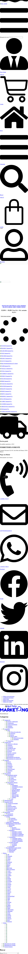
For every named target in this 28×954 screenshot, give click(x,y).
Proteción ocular (11, 809)
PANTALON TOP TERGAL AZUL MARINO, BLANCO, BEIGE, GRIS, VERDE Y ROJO (14, 306)
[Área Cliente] (14, 69)
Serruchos (12, 733)
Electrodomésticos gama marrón (13, 847)
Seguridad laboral (8, 802)
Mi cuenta (2, 261)
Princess (9, 918)
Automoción (7, 720)
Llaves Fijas (13, 776)
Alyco (8, 860)
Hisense (9, 891)
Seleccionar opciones (6, 316)
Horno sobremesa (16, 829)
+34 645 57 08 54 (4, 566)
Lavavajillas (12, 846)
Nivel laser (14, 792)
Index (8, 894)
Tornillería (9, 770)
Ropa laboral (10, 811)
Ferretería (6, 760)
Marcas (4, 853)
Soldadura (9, 726)
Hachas (12, 735)
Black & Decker (11, 869)
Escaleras (9, 751)
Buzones (9, 763)
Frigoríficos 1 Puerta (17, 831)
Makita (8, 906)
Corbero (9, 875)
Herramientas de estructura (13, 757)
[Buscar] (18, 953)
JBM (8, 899)
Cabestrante (10, 747)
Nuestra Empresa (8, 946)
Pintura (9, 772)
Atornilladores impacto (17, 786)
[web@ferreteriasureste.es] (14, 528)
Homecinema (12, 850)
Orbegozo (9, 921)
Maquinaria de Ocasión (9, 945)
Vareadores (16, 739)
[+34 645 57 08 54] (14, 564)
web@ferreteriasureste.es (6, 530)
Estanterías (10, 766)
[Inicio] (14, 129)
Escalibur (9, 881)
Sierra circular (15, 794)
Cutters (12, 778)
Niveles (12, 781)
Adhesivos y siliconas (12, 744)
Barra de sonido (12, 849)
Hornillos (14, 827)
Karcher (9, 902)
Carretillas (9, 767)
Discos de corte (11, 750)
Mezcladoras (10, 755)
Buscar (1, 195)
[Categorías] (14, 162)
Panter (8, 914)
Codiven (9, 872)
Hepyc (9, 890)
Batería (12, 784)
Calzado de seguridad (12, 803)
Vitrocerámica (13, 819)
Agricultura (7, 729)
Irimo (8, 897)
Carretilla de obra (11, 748)
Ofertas (4, 923)
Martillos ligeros (16, 790)
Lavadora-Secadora (13, 842)
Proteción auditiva (11, 806)
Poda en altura (13, 736)
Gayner (9, 888)
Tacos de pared (11, 769)
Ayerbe (9, 863)
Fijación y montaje (11, 752)
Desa (8, 877)
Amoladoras (15, 785)
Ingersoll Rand (10, 896)
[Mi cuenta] (14, 260)
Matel (8, 908)
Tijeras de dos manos (18, 738)
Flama (8, 887)
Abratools (9, 856)
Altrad (8, 859)
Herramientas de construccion (14, 758)
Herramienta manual (12, 775)
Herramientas (7, 773)
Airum (8, 857)
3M (8, 854)
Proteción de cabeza (12, 808)
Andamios (9, 745)
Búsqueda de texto (4, 37)
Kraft (8, 903)
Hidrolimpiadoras (8, 800)
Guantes (9, 805)
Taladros (14, 797)
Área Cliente (3, 72)
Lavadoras (14, 843)
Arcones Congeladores (17, 841)
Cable (11, 799)
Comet (9, 874)
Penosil (9, 917)
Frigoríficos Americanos (17, 835)
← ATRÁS (4, 477)
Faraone (9, 884)
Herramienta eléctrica (12, 782)
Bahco (8, 865)
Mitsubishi (9, 911)
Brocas (9, 761)
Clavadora (14, 788)
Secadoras (14, 845)
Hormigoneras (10, 754)
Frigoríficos (11, 830)
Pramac (9, 878)
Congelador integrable (17, 839)
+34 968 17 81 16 (4, 498)
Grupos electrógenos (12, 724)
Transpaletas (10, 741)
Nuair (8, 912)
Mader (9, 905)
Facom (9, 883)
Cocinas (8, 816)
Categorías (2, 164)
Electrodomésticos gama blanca (13, 823)
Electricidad (7, 812)
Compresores (10, 723)
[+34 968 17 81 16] (14, 496)
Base (8, 866)
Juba (8, 900)
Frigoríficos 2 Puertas (17, 833)
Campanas (12, 818)
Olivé (8, 920)
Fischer (9, 886)
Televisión (11, 851)
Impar (8, 893)
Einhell (9, 880)
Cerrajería (9, 764)
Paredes (9, 915)
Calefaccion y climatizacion (12, 822)
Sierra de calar (15, 796)
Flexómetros (13, 779)
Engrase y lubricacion (12, 721)
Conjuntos (11, 821)
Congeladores (12, 837)
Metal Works (10, 909)
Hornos (10, 826)
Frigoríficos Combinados (18, 834)
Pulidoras (14, 793)
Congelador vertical (16, 838)
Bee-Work (9, 868)
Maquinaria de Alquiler (9, 943)
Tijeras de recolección (15, 732)
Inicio (1, 130)
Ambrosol (9, 862)
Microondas (12, 825)
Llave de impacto (16, 789)
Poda (8, 730)
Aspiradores (10, 727)
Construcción (7, 742)
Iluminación (10, 813)
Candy (9, 871)
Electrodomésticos (8, 815)
